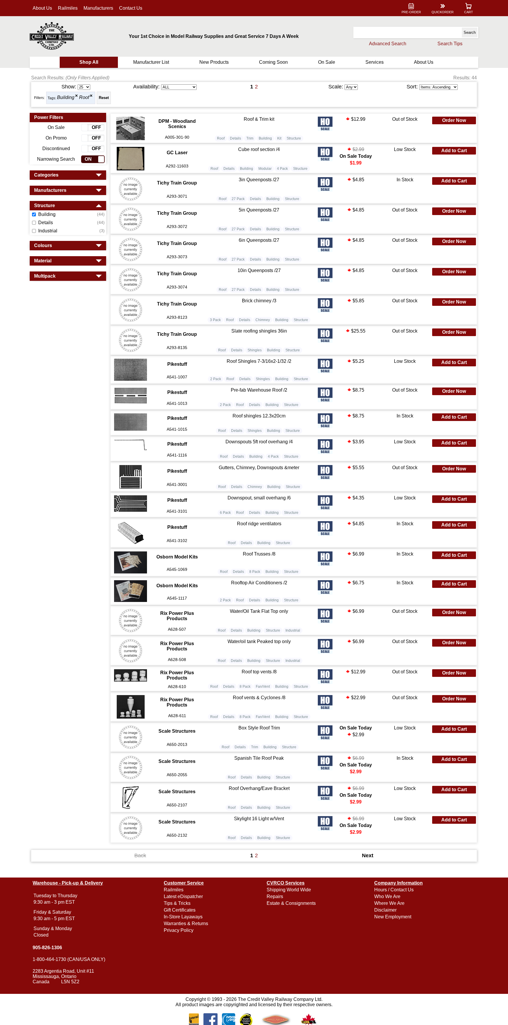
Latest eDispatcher (183, 896)
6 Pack (225, 513)
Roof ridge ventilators (259, 523)
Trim (249, 138)
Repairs (275, 896)
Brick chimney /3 (259, 300)
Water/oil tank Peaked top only (259, 641)
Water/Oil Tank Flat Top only (259, 611)
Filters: (39, 98)
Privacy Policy (178, 930)
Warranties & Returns (186, 923)
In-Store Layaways (183, 916)
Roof (84, 97)
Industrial (292, 630)
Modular (265, 169)
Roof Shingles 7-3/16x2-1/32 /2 (259, 361)
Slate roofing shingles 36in (259, 330)
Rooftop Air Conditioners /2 (259, 582)
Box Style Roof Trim (259, 727)
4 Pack (282, 169)
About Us (42, 8)
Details (235, 138)
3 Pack (215, 320)
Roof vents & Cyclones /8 (259, 697)
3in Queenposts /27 (259, 179)
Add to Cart (454, 150)
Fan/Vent (263, 687)
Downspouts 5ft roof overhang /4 (259, 441)
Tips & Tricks (177, 903)
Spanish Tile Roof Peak (259, 758)
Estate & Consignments (291, 903)
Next (367, 855)
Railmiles (68, 8)
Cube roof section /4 (259, 149)
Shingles (255, 350)
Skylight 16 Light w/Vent (259, 818)
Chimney (262, 320)
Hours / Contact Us (394, 889)
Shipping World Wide (289, 889)
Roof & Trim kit (259, 119)
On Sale (326, 62)
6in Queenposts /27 (259, 240)
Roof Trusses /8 (259, 553)
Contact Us (130, 8)
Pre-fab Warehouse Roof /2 (259, 389)
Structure (294, 138)
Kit (279, 138)
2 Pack (215, 379)
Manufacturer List (151, 62)
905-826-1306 (47, 947)
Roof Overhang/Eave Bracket (259, 788)
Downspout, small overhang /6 (259, 497)
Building (65, 97)
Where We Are (389, 903)
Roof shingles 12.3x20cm (259, 415)
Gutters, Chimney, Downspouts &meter (259, 467)
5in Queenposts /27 (259, 209)
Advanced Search (387, 43)
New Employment (392, 916)
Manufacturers (98, 8)
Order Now (454, 120)
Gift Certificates (179, 909)
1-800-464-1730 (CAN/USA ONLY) (69, 959)
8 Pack (254, 572)
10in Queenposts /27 (259, 270)
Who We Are (387, 896)
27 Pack (238, 199)
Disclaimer (385, 909)
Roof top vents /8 (259, 671)
